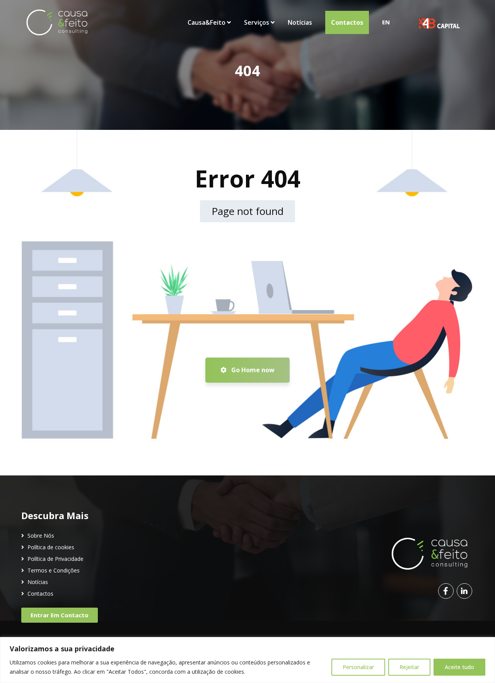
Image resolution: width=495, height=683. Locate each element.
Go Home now (252, 370)
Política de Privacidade (55, 558)
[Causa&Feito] (56, 22)
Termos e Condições (53, 570)
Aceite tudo (459, 667)
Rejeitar (409, 667)
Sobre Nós (40, 535)
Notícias (37, 582)
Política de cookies (50, 547)
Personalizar (358, 667)
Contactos (40, 593)
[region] (247, 660)
